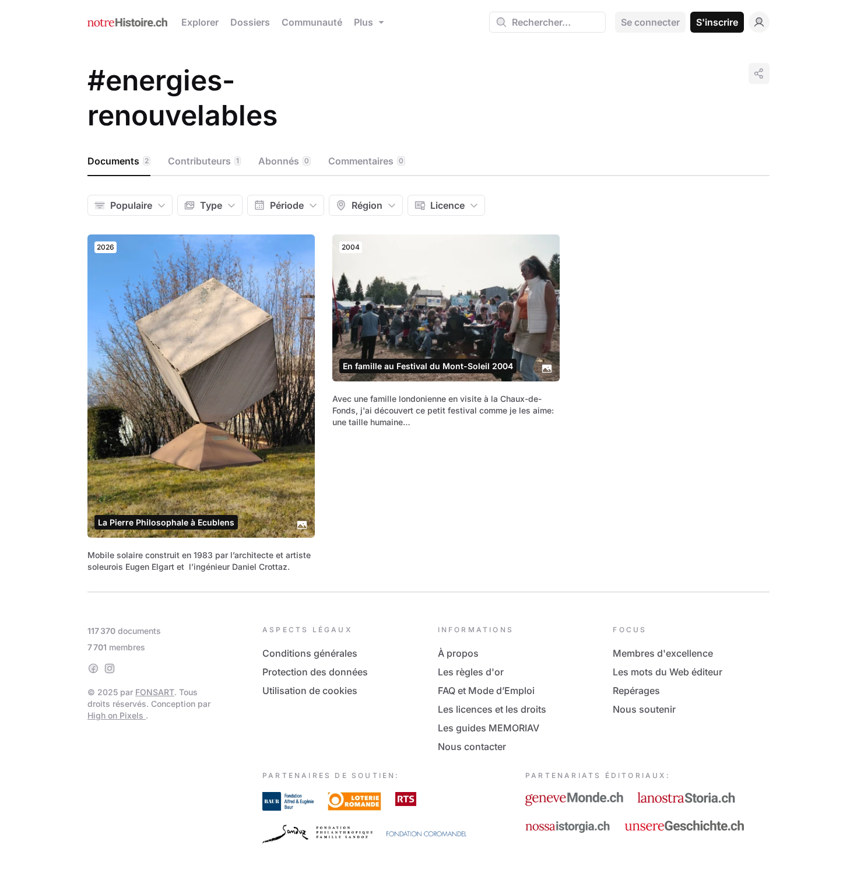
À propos (458, 653)
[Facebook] (93, 668)
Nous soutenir (644, 709)
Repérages (636, 690)
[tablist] (428, 161)
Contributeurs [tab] (203, 161)
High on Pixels (116, 715)
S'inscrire (717, 22)
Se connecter (650, 22)
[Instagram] (109, 668)
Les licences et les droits (492, 709)
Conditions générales (309, 653)
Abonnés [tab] (283, 161)
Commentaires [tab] (365, 161)
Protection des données (315, 672)
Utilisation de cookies (309, 690)
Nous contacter (472, 746)
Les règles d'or (471, 672)
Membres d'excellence (663, 653)
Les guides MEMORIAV (488, 728)
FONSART (154, 692)
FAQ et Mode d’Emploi (486, 690)
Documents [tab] (118, 161)
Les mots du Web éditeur (667, 672)
